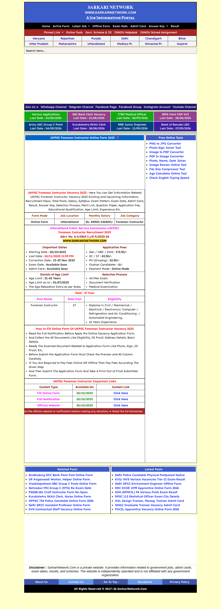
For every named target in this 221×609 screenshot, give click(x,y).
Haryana (39, 38)
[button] (81, 26)
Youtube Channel (184, 107)
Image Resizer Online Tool (167, 165)
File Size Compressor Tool (167, 169)
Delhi (124, 38)
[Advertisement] (110, 78)
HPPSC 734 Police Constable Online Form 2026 (61, 500)
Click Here (121, 405)
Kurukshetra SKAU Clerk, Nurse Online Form (60, 496)
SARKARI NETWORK (110, 7)
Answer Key (157, 26)
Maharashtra (67, 43)
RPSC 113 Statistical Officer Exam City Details (147, 496)
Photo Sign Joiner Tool (165, 148)
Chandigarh (153, 38)
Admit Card (138, 26)
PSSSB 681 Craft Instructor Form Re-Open (58, 492)
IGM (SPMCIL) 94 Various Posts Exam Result (146, 492)
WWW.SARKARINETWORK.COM (110, 12)
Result (175, 26)
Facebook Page (106, 107)
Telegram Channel (81, 107)
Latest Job (79, 26)
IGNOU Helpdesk (125, 32)
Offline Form (101, 26)
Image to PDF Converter (166, 152)
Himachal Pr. (153, 43)
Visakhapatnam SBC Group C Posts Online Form (62, 483)
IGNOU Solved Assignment (158, 32)
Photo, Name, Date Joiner (167, 160)
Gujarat (182, 43)
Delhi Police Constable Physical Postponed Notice (150, 475)
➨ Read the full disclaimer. (117, 411)
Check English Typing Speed (169, 177)
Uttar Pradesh (38, 43)
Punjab (96, 38)
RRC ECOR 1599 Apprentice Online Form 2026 (147, 488)
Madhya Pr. (124, 43)
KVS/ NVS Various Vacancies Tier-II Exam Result (150, 479)
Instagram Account (157, 107)
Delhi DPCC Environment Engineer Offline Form (148, 483)
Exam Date (120, 26)
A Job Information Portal (110, 18)
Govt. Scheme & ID (98, 32)
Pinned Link (52, 32)
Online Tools (74, 32)
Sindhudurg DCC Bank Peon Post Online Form (61, 475)
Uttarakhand (96, 43)
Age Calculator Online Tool (167, 173)
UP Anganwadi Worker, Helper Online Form (59, 479)
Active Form (61, 26)
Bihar (182, 38)
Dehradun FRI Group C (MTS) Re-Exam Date (60, 488)
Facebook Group (130, 107)
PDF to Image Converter (166, 156)
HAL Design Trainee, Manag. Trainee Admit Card (149, 500)
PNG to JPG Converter (165, 143)
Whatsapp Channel (53, 107)
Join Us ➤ (32, 107)
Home (46, 26)
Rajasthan (67, 38)
